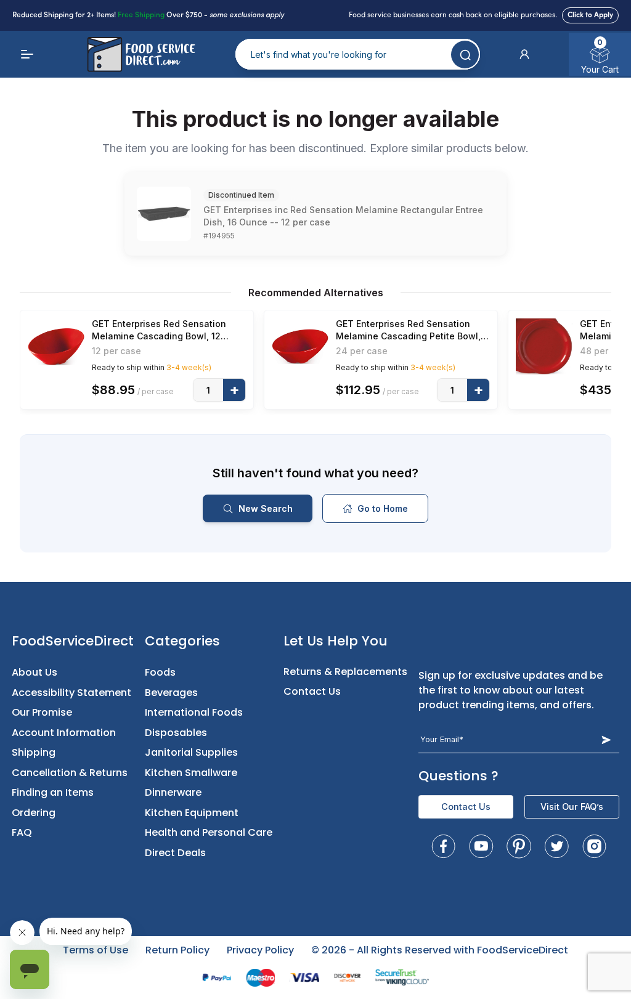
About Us (34, 672)
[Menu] (27, 54)
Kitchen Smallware (191, 773)
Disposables (176, 733)
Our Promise (42, 712)
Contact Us (312, 691)
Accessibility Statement (71, 693)
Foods (160, 672)
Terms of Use (95, 950)
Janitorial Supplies (191, 752)
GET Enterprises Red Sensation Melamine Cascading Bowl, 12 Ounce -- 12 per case (159, 330)
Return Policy (177, 950)
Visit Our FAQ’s (571, 806)
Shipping (33, 752)
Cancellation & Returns (70, 773)
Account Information (64, 733)
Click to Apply (590, 15)
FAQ (22, 832)
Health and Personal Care (208, 832)
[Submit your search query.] (465, 54)
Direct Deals (175, 853)
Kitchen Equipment (191, 813)
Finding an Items (53, 792)
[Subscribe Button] (606, 739)
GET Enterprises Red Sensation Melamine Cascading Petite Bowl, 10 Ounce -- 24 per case (408, 330)
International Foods (194, 712)
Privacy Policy (260, 950)
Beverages (171, 693)
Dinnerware (173, 792)
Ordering (33, 813)
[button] (524, 54)
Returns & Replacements (345, 672)
